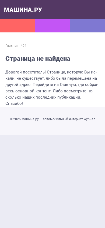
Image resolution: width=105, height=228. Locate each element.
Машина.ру (23, 9)
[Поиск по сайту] (87, 25)
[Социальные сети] (52, 25)
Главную (68, 84)
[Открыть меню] (17, 25)
